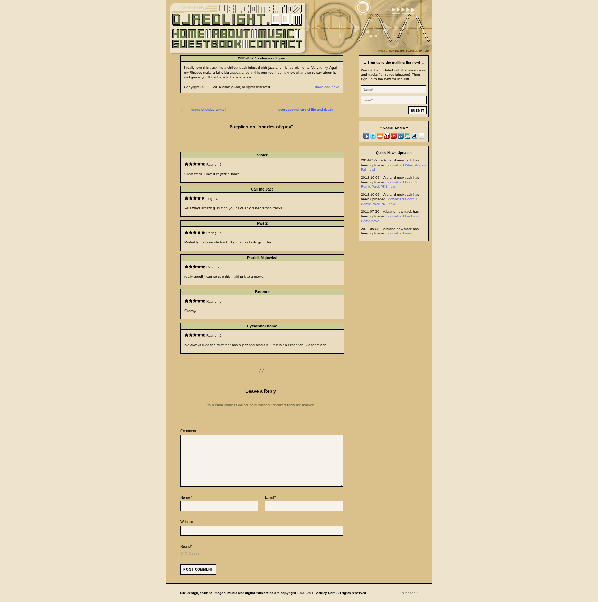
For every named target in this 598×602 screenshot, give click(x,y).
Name (186, 497)
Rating (186, 546)
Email (270, 497)
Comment (188, 431)
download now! (327, 87)
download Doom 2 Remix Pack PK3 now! (389, 184)
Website (186, 522)
